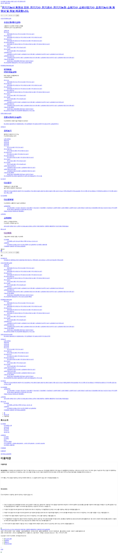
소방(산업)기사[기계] (10, 169)
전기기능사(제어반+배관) (14, 191)
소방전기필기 (57, 207)
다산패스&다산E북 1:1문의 (28, 226)
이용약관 (11, 246)
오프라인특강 (28, 62)
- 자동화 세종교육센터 (17, 443)
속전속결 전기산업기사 (13, 37)
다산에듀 (8, 233)
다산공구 (3, 179)
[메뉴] (2, 249)
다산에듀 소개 (11, 241)
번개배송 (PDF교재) (6, 299)
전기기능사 (7, 45)
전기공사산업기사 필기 (29, 44)
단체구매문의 (40, 226)
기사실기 (18, 207)
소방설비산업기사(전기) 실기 (49, 57)
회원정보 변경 (15, 260)
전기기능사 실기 (21, 47)
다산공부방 (4, 195)
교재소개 (6, 30)
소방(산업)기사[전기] (10, 166)
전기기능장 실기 (21, 50)
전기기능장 (7, 49)
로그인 (2, 3)
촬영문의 (52, 226)
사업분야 (6, 243)
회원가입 (7, 3)
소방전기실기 (73, 207)
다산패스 (14, 244)
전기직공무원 (8, 62)
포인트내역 (53, 260)
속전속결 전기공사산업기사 (15, 44)
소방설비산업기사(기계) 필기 (32, 57)
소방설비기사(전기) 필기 (14, 54)
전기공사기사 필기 (26, 40)
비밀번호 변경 (23, 260)
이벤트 (11, 226)
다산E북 (3, 1)
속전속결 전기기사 (12, 34)
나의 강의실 (7, 139)
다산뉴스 (29, 241)
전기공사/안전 (46, 124)
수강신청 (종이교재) (6, 263)
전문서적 (6, 113)
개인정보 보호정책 (20, 246)
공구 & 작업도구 (92, 191)
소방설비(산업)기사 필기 (14, 167)
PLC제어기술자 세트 (37, 191)
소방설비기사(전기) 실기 (43, 54)
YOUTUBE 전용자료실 (61, 226)
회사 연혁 (23, 241)
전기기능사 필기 (11, 47)
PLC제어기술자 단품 (49, 191)
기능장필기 (43, 207)
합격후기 (21, 211)
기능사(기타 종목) (9, 59)
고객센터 (3, 214)
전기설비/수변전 (37, 124)
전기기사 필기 (22, 34)
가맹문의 (47, 226)
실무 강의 (27, 176)
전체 (5, 191)
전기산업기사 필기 (26, 37)
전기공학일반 (28, 124)
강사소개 (6, 142)
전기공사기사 (8, 39)
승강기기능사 (29, 61)
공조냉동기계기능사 (19, 61)
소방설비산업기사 (9, 56)
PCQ (18, 244)
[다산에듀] (59, 10)
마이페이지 (4, 258)
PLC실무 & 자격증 (9, 110)
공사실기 (23, 207)
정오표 (10, 211)
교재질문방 (7, 206)
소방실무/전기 (55, 124)
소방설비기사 (8, 52)
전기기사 (6, 32)
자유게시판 (15, 211)
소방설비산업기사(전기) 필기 (15, 57)
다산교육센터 (32, 244)
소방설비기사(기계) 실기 (57, 54)
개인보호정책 (46, 529)
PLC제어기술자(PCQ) (10, 124)
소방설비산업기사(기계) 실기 (66, 57)
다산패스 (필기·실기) (11, 1)
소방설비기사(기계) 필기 (28, 54)
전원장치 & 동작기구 (103, 191)
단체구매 (22, 529)
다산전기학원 (24, 244)
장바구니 (29, 260)
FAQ (14, 226)
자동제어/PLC (20, 124)
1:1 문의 (47, 260)
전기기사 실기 (30, 34)
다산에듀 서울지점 (41, 244)
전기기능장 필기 (11, 50)
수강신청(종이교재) (12, 22)
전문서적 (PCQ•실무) (7, 334)
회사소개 (3, 229)
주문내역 (35, 260)
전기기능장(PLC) (26, 191)
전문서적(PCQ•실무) (12, 117)
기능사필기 (29, 207)
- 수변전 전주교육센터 (29, 443)
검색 (17, 15)
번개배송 (7, 65)
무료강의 (6, 140)
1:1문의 (18, 226)
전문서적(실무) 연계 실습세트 (71, 191)
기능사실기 (36, 207)
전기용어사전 (21, 1)
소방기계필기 (65, 207)
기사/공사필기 (11, 207)
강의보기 (3, 126)
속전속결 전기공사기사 (13, 40)
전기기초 (21, 62)
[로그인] (1, 251)
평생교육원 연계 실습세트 (70, 382)
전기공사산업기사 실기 (43, 44)
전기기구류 (84, 191)
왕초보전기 (15, 62)
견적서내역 (60, 260)
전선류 (111, 191)
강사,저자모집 (16, 529)
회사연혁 (6, 428)
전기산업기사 (8, 35)
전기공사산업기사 (9, 42)
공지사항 (6, 226)
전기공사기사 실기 (36, 40)
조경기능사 (10, 61)
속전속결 (6, 144)
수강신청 (6, 18)
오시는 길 (35, 241)
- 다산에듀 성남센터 (40, 443)
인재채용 (6, 246)
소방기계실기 (81, 207)
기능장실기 (50, 207)
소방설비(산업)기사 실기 (28, 167)
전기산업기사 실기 (36, 37)
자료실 (6, 211)
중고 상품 (9, 192)
